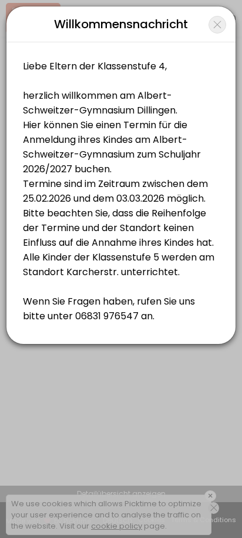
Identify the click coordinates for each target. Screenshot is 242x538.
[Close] (217, 25)
